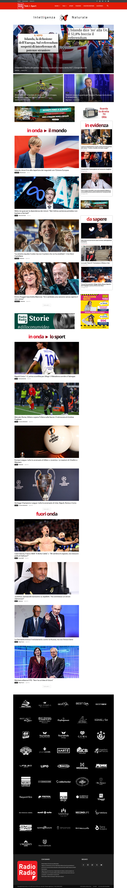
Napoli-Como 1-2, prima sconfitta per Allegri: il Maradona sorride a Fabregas (45, 376)
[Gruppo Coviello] (44, 750)
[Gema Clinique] (82, 735)
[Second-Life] (82, 812)
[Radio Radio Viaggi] (101, 797)
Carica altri (46, 305)
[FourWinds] (44, 735)
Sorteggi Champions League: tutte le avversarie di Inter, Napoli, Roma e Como (45, 503)
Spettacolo (17, 301)
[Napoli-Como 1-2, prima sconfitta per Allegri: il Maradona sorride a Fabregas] (47, 358)
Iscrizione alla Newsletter (104, 886)
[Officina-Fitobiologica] (82, 781)
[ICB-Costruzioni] (82, 750)
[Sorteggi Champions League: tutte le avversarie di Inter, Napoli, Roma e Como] (47, 485)
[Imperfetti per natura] (101, 750)
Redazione (17, 70)
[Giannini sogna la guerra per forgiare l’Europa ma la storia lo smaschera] (89, 88)
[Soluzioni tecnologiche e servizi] (25, 828)
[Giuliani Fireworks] (101, 735)
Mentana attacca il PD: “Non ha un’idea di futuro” (34, 680)
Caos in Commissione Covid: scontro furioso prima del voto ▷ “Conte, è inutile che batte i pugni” (96, 147)
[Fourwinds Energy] (63, 735)
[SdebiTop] (63, 812)
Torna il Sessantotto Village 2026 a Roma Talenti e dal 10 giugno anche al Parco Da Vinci (96, 284)
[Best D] (82, 704)
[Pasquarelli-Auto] (25, 797)
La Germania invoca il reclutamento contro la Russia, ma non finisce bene (44, 639)
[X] (105, 1)
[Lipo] (44, 766)
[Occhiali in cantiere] (44, 781)
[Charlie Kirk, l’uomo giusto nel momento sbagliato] (96, 159)
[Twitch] (102, 1)
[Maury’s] (63, 766)
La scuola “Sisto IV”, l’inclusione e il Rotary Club (95, 263)
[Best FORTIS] (101, 704)
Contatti (95, 886)
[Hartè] (63, 750)
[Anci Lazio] (25, 704)
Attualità (17, 172)
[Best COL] (63, 704)
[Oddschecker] (63, 781)
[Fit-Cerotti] (25, 735)
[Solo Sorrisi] (101, 812)
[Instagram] (99, 1)
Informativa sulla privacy (85, 886)
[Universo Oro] (25, 843)
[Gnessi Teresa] (25, 750)
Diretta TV (32, 1)
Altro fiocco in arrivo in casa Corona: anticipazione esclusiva (96, 240)
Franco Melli (21, 558)
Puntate (78, 6)
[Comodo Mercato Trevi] (44, 719)
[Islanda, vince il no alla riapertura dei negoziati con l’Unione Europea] (47, 152)
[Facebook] (97, 1)
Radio (57, 6)
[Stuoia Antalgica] (82, 828)
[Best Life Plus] (25, 719)
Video (16, 215)
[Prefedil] (44, 797)
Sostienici (100, 6)
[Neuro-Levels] (25, 781)
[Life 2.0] (25, 766)
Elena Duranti (23, 172)
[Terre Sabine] (101, 828)
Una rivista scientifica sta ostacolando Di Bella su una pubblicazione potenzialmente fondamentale (96, 191)
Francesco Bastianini (23, 421)
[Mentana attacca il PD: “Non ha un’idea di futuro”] (47, 662)
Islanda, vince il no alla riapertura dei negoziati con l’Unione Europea (42, 170)
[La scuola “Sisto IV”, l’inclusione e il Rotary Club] (96, 253)
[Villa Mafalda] (44, 843)
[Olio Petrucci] (101, 781)
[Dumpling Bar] (101, 719)
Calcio (16, 421)
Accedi (19, 1)
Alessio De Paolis (22, 215)
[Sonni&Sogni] (44, 828)
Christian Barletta (22, 378)
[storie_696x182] (45, 330)
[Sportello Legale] (63, 828)
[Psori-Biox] (63, 797)
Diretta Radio (25, 1)
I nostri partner (88, 6)
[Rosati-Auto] (44, 812)
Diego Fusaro (21, 641)
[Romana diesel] (25, 812)
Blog (67, 92)
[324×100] (95, 210)
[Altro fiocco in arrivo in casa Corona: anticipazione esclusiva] (96, 230)
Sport (71, 6)
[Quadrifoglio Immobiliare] (82, 797)
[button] (107, 6)
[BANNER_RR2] (95, 330)
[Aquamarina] (44, 704)
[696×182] (45, 123)
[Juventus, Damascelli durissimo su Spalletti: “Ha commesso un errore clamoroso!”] (47, 578)
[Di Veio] (82, 719)
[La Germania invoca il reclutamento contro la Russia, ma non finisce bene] (47, 621)
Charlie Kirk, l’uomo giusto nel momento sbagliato (96, 169)
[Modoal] (82, 766)
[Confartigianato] (63, 719)
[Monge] (101, 766)
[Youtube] (108, 1)
